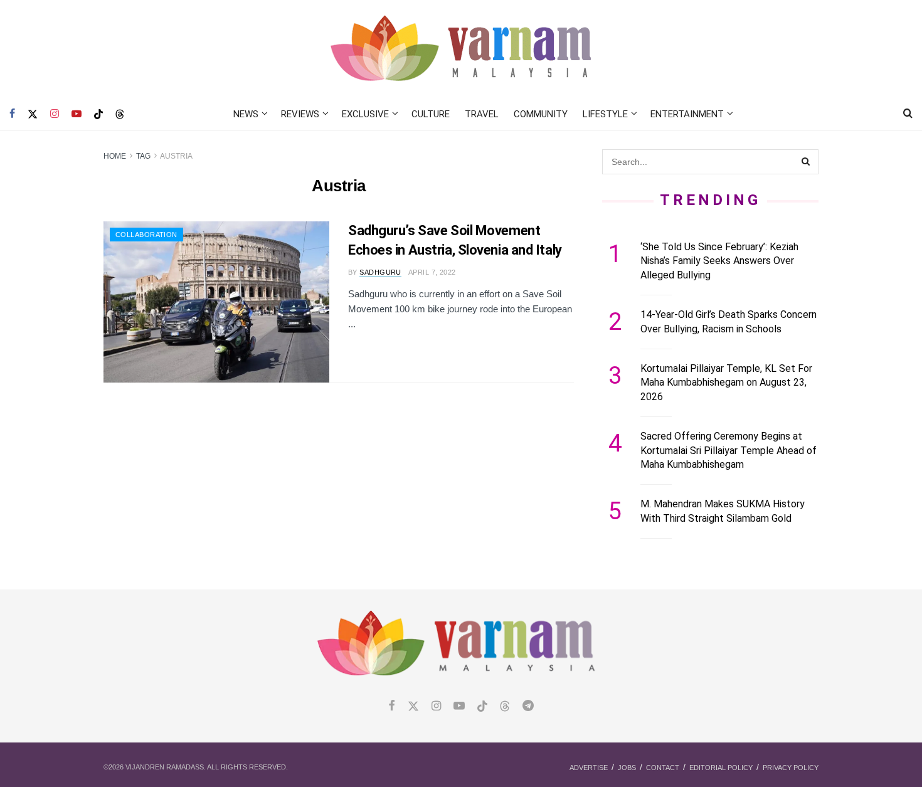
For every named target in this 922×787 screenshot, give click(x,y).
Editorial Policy (721, 767)
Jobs (627, 767)
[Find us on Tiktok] (482, 706)
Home (114, 156)
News (245, 114)
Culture (430, 114)
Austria (176, 156)
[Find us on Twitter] (33, 114)
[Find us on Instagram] (54, 114)
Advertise (589, 767)
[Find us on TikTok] (98, 114)
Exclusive (365, 114)
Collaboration (146, 234)
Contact (662, 767)
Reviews (300, 114)
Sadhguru (380, 272)
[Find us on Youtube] (77, 114)
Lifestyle (605, 114)
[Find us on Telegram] (528, 706)
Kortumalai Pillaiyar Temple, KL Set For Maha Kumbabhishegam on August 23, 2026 (726, 382)
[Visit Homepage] (461, 49)
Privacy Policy (791, 767)
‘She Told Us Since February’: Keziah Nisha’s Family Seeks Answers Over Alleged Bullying (719, 261)
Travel (482, 114)
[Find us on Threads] (119, 114)
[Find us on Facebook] (12, 114)
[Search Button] (908, 114)
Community (541, 114)
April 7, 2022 (432, 272)
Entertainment (687, 114)
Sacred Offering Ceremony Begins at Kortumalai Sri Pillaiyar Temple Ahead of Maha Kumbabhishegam (728, 450)
